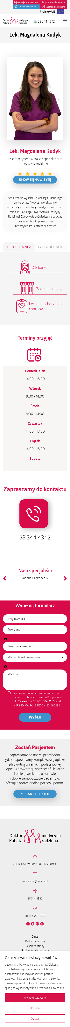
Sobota (35, 458)
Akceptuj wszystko (35, 997)
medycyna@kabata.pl (35, 881)
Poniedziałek (35, 371)
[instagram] (42, 924)
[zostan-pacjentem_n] (53, 6)
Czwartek (35, 423)
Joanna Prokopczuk (35, 578)
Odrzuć (35, 1018)
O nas (35, 936)
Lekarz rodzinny (35, 946)
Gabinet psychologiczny (35, 950)
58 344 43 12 (46, 21)
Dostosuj (35, 1008)
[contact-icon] (35, 496)
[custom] (37, 924)
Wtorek (35, 388)
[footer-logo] (35, 830)
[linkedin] (32, 924)
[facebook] (28, 924)
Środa (35, 406)
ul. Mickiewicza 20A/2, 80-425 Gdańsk (35, 864)
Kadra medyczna (35, 941)
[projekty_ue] (50, 10)
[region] (35, 989)
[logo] (15, 18)
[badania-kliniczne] (26, 6)
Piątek (35, 441)
